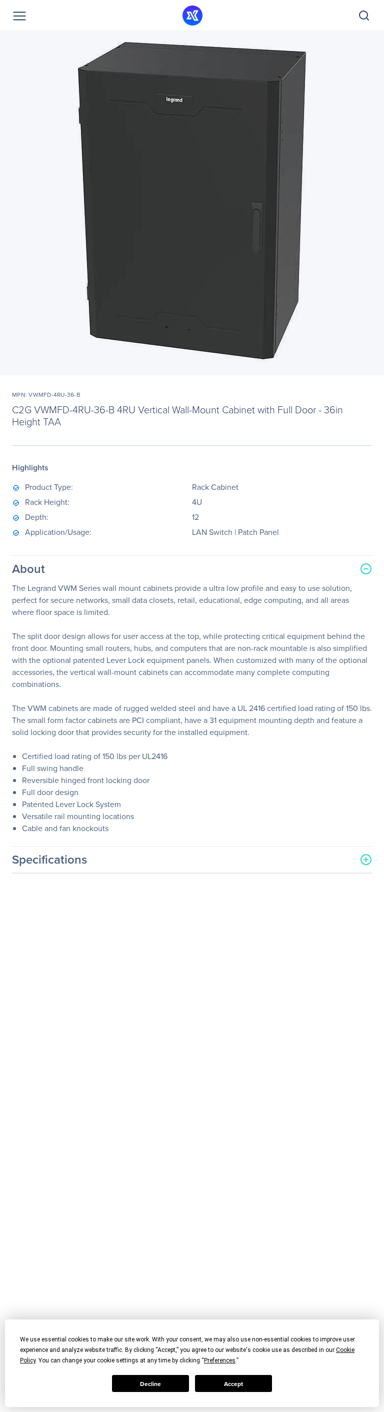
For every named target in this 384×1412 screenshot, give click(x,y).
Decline (150, 1383)
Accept (233, 1383)
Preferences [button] (220, 1360)
